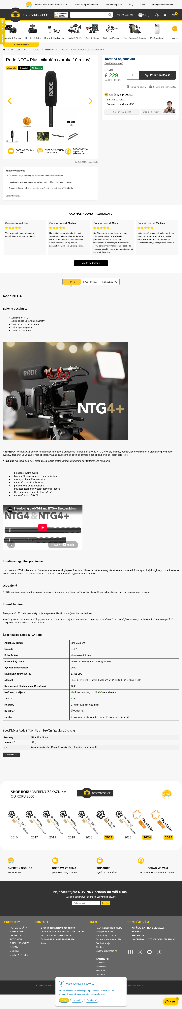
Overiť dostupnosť (114, 63)
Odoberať (105, 903)
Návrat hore (11, 755)
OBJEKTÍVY (16, 935)
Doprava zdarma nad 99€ (109, 939)
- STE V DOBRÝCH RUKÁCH (154, 939)
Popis (72, 282)
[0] (173, 15)
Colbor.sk (100, 963)
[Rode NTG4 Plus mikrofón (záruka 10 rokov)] (50, 99)
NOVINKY (137, 931)
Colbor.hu (100, 974)
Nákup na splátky (104, 931)
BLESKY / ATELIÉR (20, 955)
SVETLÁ (14, 951)
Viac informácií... (13, 196)
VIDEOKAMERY (18, 931)
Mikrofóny (49, 50)
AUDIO (36, 50)
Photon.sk (100, 970)
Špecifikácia (90, 282)
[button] (177, 999)
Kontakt (44, 943)
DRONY (14, 947)
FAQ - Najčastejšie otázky (109, 928)
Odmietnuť (91, 1000)
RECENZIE (138, 935)
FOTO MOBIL (17, 939)
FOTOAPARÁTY (18, 928)
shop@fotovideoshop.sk (61, 928)
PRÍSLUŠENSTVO (19, 50)
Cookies (100, 947)
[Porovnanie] (157, 14)
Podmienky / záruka (106, 935)
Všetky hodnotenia (91, 263)
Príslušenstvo (109, 282)
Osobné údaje (103, 943)
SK (144, 15)
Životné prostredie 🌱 (107, 951)
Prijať (64, 1000)
